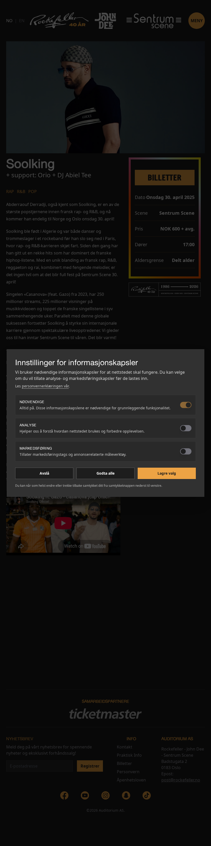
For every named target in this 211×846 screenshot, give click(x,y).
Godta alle (105, 473)
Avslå (44, 473)
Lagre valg (166, 473)
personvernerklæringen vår (45, 386)
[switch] (185, 405)
